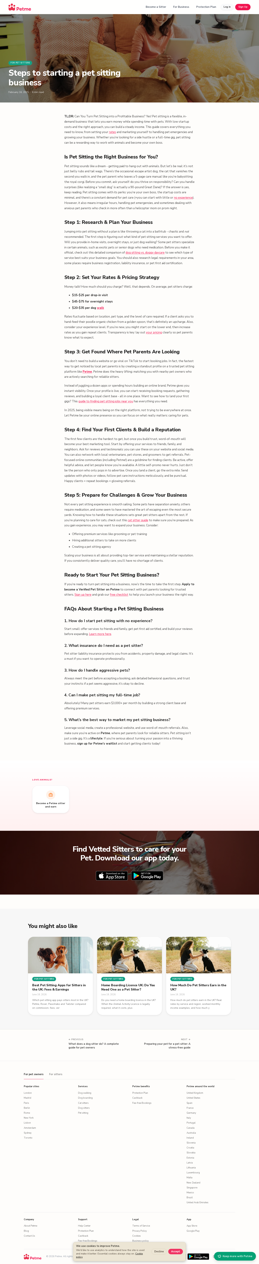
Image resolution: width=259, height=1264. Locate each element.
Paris (26, 1103)
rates (112, 132)
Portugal (191, 1122)
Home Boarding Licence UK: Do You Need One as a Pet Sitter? (128, 987)
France (190, 1108)
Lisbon (27, 1122)
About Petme (30, 1225)
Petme (87, 372)
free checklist (119, 595)
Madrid (27, 1098)
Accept (175, 1251)
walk (100, 308)
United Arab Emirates (197, 1202)
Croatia (190, 1147)
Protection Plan (206, 7)
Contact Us (29, 1235)
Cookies (136, 1235)
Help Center (84, 1225)
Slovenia (191, 1142)
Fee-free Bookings (142, 1103)
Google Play (193, 1231)
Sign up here (83, 595)
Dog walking (84, 1093)
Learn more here (100, 634)
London (28, 1093)
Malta (189, 1177)
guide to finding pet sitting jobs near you (105, 401)
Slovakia (191, 1152)
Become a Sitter (156, 7)
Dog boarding (85, 1098)
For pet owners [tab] (34, 1074)
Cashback (137, 1098)
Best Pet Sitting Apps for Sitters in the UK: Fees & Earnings (59, 987)
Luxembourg (193, 1172)
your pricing (154, 332)
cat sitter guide (138, 520)
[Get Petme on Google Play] (198, 1256)
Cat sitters (83, 1103)
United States (193, 1098)
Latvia (190, 1162)
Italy (189, 1117)
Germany (191, 1113)
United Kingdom (195, 1093)
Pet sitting (83, 1113)
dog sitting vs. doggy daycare (145, 253)
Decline (159, 1251)
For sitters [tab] (55, 1074)
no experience (183, 198)
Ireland (190, 1137)
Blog (26, 1231)
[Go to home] (19, 7)
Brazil (190, 1197)
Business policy (140, 1240)
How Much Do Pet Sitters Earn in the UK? (198, 987)
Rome (27, 1113)
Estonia (190, 1157)
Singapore (192, 1187)
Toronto (28, 1137)
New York (28, 1117)
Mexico (190, 1192)
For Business (181, 7)
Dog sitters (84, 1108)
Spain (189, 1103)
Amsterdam (30, 1128)
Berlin (27, 1108)
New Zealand (193, 1182)
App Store (192, 1225)
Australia (191, 1132)
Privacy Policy (139, 1231)
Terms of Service (141, 1225)
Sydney (28, 1132)
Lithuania (191, 1167)
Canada (191, 1128)
